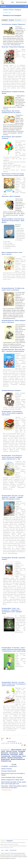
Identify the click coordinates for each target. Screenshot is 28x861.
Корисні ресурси (13, 850)
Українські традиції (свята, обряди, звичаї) (12, 779)
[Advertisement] (7, 815)
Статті (2, 850)
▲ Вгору (3, 6)
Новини (6, 850)
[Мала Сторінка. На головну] (2, 3)
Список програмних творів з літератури (11, 777)
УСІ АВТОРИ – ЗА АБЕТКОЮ (9, 766)
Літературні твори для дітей (8, 771)
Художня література (6, 768)
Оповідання (9, 840)
